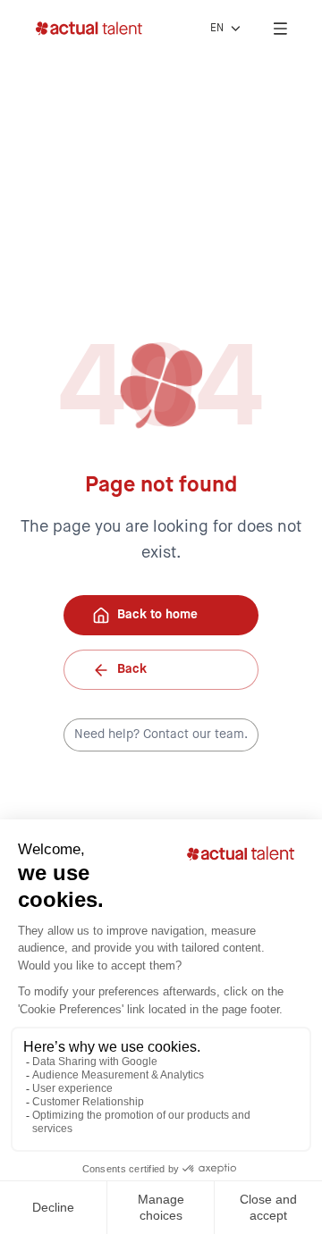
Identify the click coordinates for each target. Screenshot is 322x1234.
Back (132, 669)
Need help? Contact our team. (161, 734)
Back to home (157, 615)
